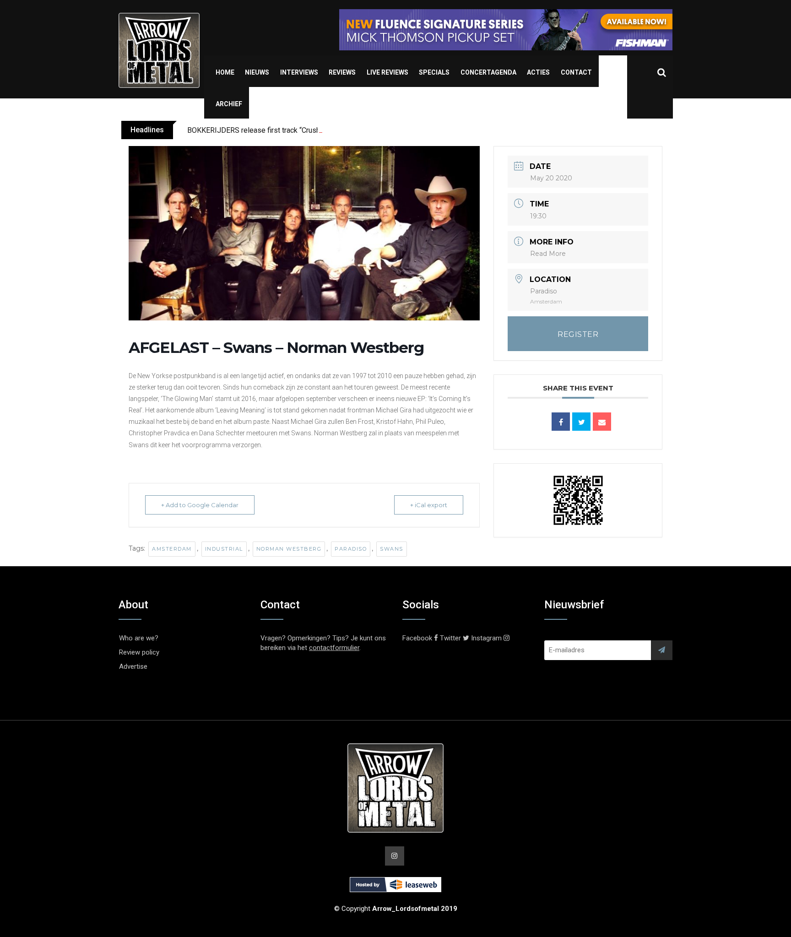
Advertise (133, 666)
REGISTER (578, 334)
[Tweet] (581, 421)
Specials (434, 72)
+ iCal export (428, 505)
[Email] (602, 421)
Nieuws (257, 72)
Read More (548, 253)
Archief (229, 104)
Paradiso (351, 549)
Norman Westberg (289, 549)
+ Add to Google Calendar (199, 505)
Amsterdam (172, 549)
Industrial (224, 549)
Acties (538, 72)
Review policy (139, 652)
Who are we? (138, 638)
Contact (576, 72)
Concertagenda (488, 72)
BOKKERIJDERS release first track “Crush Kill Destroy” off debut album (301, 130)
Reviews (342, 72)
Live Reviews (387, 72)
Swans (391, 549)
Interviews (299, 72)
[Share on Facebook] (561, 421)
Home (225, 72)
